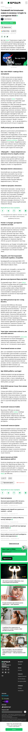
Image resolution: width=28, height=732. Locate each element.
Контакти (20, 670)
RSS (2, 675)
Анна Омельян (8, 19)
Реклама (20, 688)
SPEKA (6, 714)
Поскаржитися (21, 482)
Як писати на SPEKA (22, 681)
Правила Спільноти (22, 676)
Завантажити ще (14, 543)
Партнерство (20, 690)
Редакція (20, 664)
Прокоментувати (8, 482)
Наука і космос (8, 7)
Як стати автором (21, 678)
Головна (3, 6)
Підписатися (7, 27)
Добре (14, 729)
